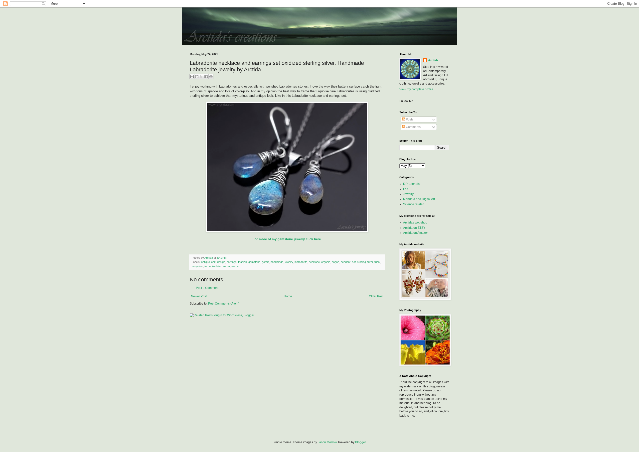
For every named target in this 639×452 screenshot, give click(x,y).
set (354, 261)
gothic (265, 261)
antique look (208, 261)
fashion (242, 261)
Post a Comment (207, 288)
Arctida (433, 60)
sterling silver (365, 261)
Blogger (360, 442)
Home (288, 296)
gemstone (254, 261)
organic (325, 261)
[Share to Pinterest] (210, 76)
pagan (335, 261)
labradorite (301, 261)
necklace (314, 261)
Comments (413, 127)
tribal (377, 261)
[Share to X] (201, 76)
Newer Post (199, 296)
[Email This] (191, 76)
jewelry (289, 261)
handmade (277, 261)
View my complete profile (416, 89)
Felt (405, 189)
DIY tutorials (411, 184)
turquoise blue (212, 266)
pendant (345, 261)
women (235, 266)
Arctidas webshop (415, 222)
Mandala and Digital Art (419, 199)
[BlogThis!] (196, 76)
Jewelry (408, 194)
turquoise (197, 266)
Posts (409, 119)
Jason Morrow (327, 442)
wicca (226, 266)
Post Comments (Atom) (223, 303)
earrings (232, 261)
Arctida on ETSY (414, 227)
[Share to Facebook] (206, 76)
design (221, 261)
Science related (413, 204)
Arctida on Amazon (416, 232)
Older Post (376, 296)
